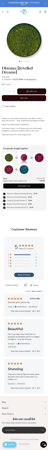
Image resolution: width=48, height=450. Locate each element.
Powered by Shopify (33, 439)
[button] (24, 79)
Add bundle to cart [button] (24, 186)
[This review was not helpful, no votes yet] (37, 311)
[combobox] (35, 291)
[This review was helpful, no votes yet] (33, 311)
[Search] (7, 11)
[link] (8, 157)
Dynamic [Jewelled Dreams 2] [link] (17, 204)
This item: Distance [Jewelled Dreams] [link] (19, 193)
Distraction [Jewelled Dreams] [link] (17, 197)
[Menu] (2, 11)
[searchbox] (13, 285)
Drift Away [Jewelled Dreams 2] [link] (17, 207)
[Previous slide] (2, 3)
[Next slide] (45, 3)
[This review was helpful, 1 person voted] (33, 388)
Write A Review (24, 275)
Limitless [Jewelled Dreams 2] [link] (17, 200)
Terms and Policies (24, 444)
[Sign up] (42, 430)
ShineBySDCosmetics (20, 439)
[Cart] (45, 11)
